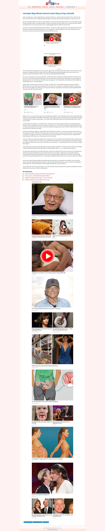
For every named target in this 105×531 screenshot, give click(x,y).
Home (29, 6)
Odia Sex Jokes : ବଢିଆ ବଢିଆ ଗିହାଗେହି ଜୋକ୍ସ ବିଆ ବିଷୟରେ (37, 175)
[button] (76, 7)
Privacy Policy (49, 528)
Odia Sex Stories (59, 6)
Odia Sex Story (45, 522)
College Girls (52, 6)
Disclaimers (54, 528)
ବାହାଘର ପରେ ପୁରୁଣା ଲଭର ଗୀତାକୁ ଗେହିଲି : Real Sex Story (37, 179)
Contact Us (60, 528)
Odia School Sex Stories (37, 522)
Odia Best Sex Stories (28, 522)
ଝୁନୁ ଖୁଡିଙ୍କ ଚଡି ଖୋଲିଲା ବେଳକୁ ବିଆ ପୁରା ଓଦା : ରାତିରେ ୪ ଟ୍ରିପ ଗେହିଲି (38, 177)
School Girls (45, 6)
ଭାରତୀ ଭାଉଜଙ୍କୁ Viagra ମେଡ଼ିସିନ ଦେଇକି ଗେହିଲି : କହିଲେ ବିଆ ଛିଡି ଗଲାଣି (39, 174)
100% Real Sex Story (36, 6)
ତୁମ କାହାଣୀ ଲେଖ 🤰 (70, 6)
